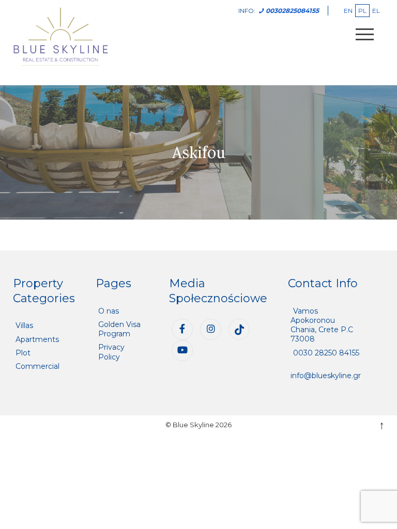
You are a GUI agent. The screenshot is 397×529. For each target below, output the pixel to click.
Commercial (37, 366)
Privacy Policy (111, 352)
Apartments (37, 339)
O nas (108, 311)
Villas (24, 325)
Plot (23, 352)
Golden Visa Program (119, 329)
